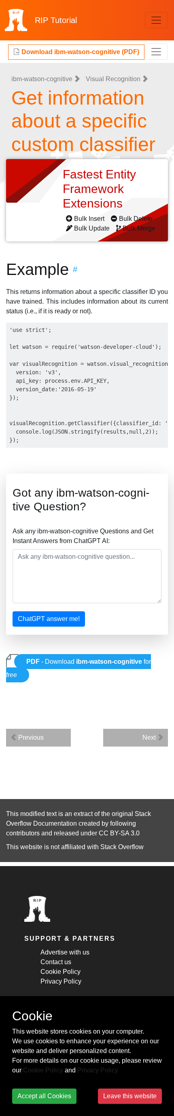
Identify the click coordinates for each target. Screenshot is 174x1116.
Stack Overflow (122, 846)
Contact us (55, 962)
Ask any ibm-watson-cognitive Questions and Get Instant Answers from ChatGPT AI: (83, 536)
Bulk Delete (135, 218)
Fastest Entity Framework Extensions (99, 189)
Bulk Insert (89, 218)
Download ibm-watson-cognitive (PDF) (79, 51)
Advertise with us (64, 952)
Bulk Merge (139, 228)
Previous (30, 737)
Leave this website (130, 1096)
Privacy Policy (60, 981)
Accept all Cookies (44, 1096)
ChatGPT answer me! (49, 618)
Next (149, 737)
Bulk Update (91, 228)
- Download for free (78, 668)
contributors (23, 833)
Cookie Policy (60, 971)
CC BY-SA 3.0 (119, 833)
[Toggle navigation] (156, 20)
